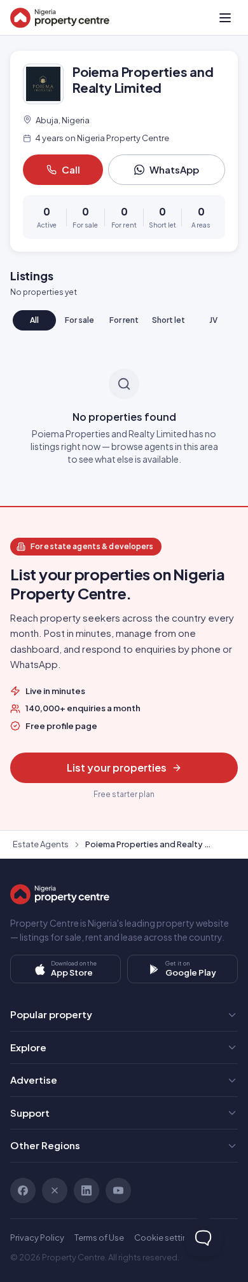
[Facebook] (23, 1190)
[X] (54, 1190)
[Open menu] (225, 18)
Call (71, 169)
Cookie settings (166, 1237)
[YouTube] (118, 1190)
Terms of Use (99, 1237)
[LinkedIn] (86, 1190)
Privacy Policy (37, 1237)
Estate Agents (41, 844)
